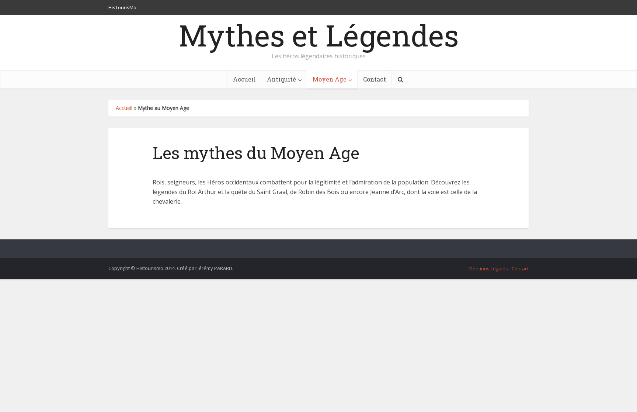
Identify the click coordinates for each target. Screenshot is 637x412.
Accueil (244, 79)
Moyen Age (330, 79)
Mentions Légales (488, 268)
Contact (374, 79)
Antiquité (281, 79)
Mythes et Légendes (318, 35)
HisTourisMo (122, 7)
